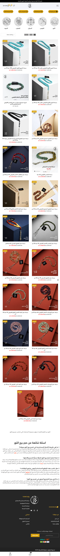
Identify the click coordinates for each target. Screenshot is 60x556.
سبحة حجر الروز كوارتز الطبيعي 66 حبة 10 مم (15, 348)
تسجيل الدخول (25, 521)
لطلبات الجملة (25, 508)
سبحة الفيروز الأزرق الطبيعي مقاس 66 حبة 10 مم (44, 102)
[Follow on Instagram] (34, 510)
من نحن (57, 518)
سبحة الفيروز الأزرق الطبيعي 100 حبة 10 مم (15, 68)
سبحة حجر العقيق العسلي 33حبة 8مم (15, 243)
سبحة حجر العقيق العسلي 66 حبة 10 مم (15, 278)
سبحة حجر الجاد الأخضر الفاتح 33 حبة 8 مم (15, 209)
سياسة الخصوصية (24, 503)
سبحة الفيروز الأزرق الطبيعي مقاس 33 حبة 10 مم (44, 68)
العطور (28, 472)
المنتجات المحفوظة (24, 518)
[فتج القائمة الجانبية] (58, 280)
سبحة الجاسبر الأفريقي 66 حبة (44, 174)
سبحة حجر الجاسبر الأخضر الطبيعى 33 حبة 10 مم (44, 243)
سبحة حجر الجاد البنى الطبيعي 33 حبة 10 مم (15, 384)
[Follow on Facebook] (37, 510)
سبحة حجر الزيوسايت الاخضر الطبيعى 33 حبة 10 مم (45, 384)
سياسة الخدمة (25, 506)
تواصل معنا (56, 524)
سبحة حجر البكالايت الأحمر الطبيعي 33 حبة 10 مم (15, 174)
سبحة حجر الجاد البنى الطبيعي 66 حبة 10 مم (30, 419)
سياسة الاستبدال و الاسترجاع (22, 500)
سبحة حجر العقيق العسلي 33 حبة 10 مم (44, 278)
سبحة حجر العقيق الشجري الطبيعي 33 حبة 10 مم (45, 138)
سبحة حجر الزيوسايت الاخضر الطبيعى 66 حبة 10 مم (45, 312)
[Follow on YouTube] (31, 510)
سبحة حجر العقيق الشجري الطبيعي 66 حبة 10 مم (45, 209)
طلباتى (27, 524)
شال (15, 452)
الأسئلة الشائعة (55, 521)
